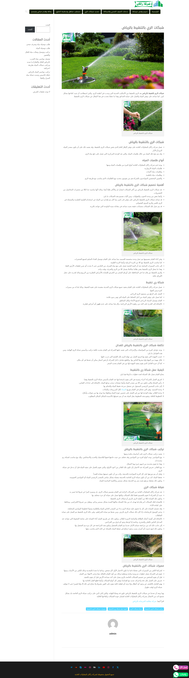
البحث (48, 25)
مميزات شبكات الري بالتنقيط (96, 609)
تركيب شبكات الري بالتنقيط (154, 609)
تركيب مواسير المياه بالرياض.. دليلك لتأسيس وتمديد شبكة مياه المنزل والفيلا (38, 75)
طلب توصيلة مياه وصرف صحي (38, 44)
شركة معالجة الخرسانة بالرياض (144, 601)
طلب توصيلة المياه (43, 48)
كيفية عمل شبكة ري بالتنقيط (118, 609)
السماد (123, 389)
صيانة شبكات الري (136, 609)
